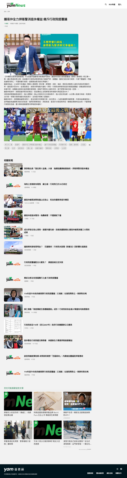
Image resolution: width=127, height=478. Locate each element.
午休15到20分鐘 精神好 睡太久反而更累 (47, 442)
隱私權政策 (100, 473)
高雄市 (17, 145)
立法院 (64, 148)
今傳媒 (6, 23)
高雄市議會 (39, 148)
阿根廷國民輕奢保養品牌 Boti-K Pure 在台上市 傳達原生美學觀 (46, 413)
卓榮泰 (56, 148)
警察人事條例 (73, 145)
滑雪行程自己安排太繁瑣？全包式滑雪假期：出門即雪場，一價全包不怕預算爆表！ (76, 442)
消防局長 (21, 148)
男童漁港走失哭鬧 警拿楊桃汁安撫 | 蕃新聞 (17, 442)
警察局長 (49, 148)
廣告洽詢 (110, 473)
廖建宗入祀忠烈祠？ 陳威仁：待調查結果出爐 (17, 413)
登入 (120, 4)
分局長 (83, 145)
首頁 (5, 11)
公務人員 (30, 148)
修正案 (7, 148)
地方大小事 (8, 145)
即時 (9, 11)
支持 (13, 148)
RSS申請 (112, 4)
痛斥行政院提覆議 (50, 145)
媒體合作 (119, 473)
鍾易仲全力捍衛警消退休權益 (32, 145)
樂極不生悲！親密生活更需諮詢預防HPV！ (76, 413)
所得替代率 (63, 145)
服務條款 (90, 473)
